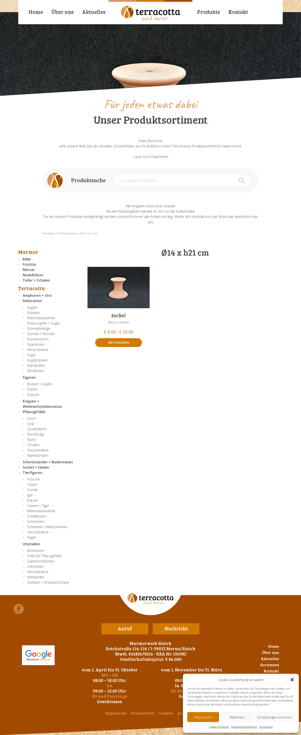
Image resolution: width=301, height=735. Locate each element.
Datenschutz (142, 713)
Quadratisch (36, 429)
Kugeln (32, 307)
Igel (30, 495)
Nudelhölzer (33, 275)
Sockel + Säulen (36, 467)
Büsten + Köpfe (39, 384)
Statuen (33, 394)
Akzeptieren (203, 717)
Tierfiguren (32, 472)
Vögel (31, 355)
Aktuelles (94, 11)
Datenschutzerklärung (244, 727)
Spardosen (35, 344)
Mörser (29, 269)
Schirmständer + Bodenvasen (48, 462)
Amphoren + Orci (37, 295)
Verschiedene (37, 349)
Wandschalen (37, 455)
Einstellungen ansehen (275, 717)
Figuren (29, 377)
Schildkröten (36, 516)
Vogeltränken (37, 360)
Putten (32, 389)
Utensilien (31, 544)
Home (36, 11)
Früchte (29, 264)
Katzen (32, 500)
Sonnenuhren (37, 339)
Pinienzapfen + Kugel (43, 323)
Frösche (33, 479)
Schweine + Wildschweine (47, 526)
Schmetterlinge (38, 328)
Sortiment (269, 664)
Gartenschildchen (41, 561)
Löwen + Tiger (38, 505)
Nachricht (176, 628)
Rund (31, 439)
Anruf (125, 628)
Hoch (31, 418)
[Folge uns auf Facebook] (18, 608)
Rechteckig (35, 434)
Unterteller (35, 566)
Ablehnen (237, 717)
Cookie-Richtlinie (219, 727)
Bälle (27, 259)
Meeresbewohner (41, 318)
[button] (292, 679)
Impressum (266, 727)
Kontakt (238, 11)
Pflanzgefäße (34, 411)
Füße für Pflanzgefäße (44, 555)
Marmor (28, 252)
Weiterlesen (118, 342)
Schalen (33, 444)
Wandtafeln (36, 365)
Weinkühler (35, 577)
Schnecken (35, 521)
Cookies (166, 713)
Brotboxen (35, 550)
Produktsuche (88, 180)
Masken (33, 312)
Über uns (62, 11)
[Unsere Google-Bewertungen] (38, 655)
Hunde (32, 489)
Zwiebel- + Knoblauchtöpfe (48, 582)
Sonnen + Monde (40, 333)
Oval (30, 423)
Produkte (208, 11)
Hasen (32, 484)
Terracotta (31, 288)
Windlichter (35, 370)
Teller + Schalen (36, 280)
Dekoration (32, 300)
